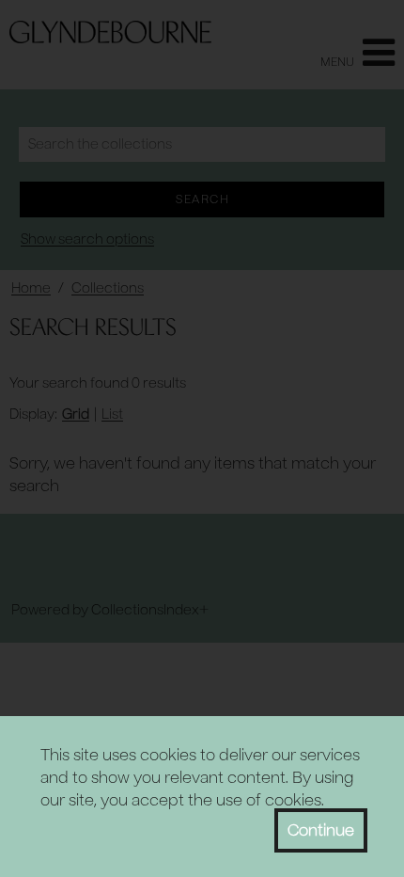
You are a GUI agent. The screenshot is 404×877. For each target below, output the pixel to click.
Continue (320, 830)
